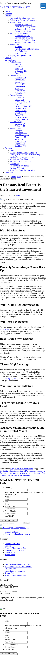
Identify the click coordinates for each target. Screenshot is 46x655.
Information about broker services (18, 534)
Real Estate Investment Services (17, 564)
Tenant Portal (10, 555)
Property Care (10, 569)
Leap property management (10, 473)
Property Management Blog (15, 548)
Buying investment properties (11, 471)
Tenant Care (9, 573)
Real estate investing (22, 475)
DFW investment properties (34, 471)
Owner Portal (10, 552)
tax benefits (4, 329)
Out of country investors (31, 473)
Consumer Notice (12, 532)
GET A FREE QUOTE (9, 520)
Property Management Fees (15, 575)
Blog (12, 469)
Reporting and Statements (15, 571)
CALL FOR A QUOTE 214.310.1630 (15, 7)
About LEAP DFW (12, 544)
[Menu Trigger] (43, 6)
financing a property (11, 378)
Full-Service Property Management (18, 567)
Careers (8, 546)
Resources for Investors (24, 469)
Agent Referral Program (14, 550)
